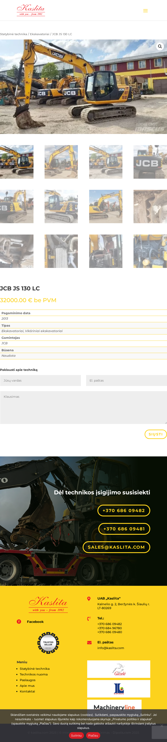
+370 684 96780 (109, 628)
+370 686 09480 (109, 632)
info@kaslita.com (110, 648)
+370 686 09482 (124, 510)
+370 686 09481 (124, 528)
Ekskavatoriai (39, 34)
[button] (160, 46)
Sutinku (76, 735)
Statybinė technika (13, 34)
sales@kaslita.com (116, 547)
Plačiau (93, 735)
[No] (161, 725)
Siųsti (156, 434)
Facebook (35, 622)
